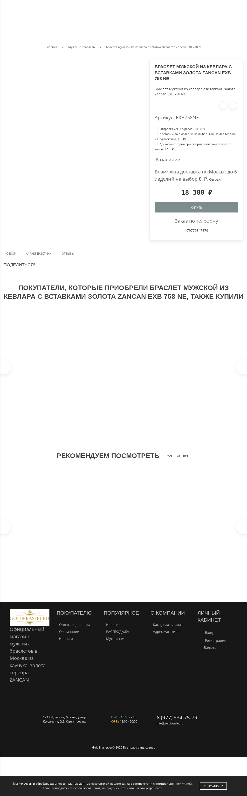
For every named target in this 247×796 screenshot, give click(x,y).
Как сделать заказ (168, 624)
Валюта (210, 647)
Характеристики (39, 253)
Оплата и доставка (74, 624)
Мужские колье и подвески (44, 28)
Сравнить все (178, 456)
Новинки (113, 624)
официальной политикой (173, 783)
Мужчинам (115, 638)
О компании (69, 631)
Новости (66, 638)
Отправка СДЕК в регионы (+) (182, 129)
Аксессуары (200, 28)
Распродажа (227, 28)
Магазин (25, 14)
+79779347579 (196, 230)
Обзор (11, 253)
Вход (209, 632)
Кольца (119, 28)
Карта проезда (76, 721)
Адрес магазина (166, 631)
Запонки (140, 28)
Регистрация (215, 640)
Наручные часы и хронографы (86, 28)
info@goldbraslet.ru (170, 723)
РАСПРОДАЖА (117, 631)
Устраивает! (213, 786)
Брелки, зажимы (169, 28)
